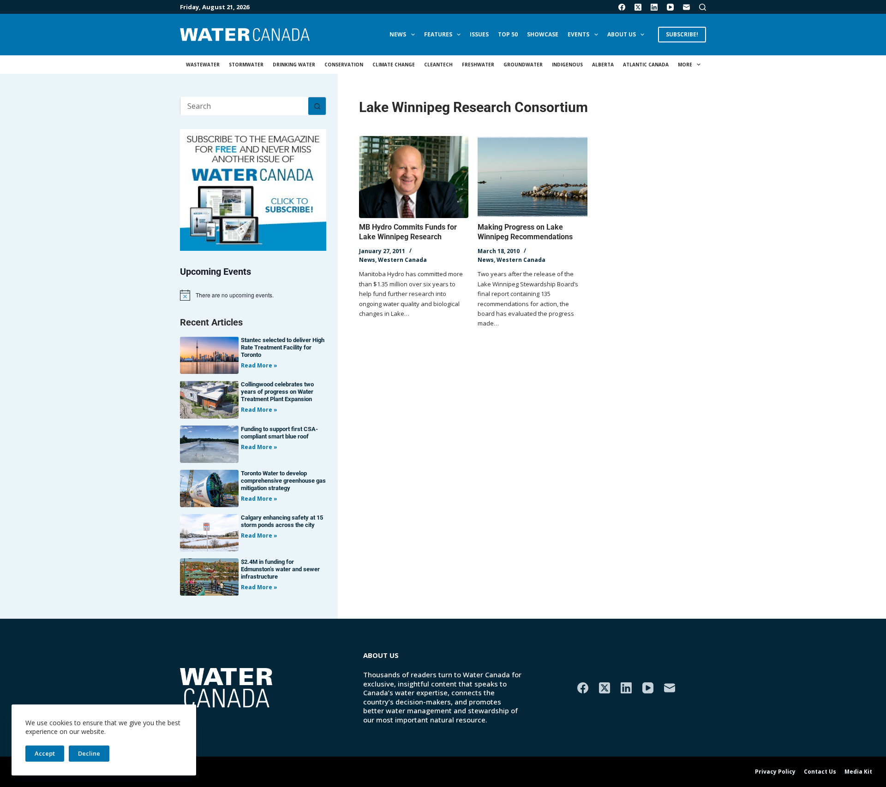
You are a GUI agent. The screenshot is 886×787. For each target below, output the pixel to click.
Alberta (603, 64)
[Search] (702, 7)
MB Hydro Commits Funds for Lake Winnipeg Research (408, 232)
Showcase (542, 34)
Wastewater (203, 64)
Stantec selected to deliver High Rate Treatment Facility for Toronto (282, 347)
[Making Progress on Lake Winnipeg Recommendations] (532, 177)
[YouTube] (670, 7)
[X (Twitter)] (638, 7)
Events (578, 34)
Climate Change (393, 64)
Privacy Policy (775, 771)
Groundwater (523, 64)
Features (438, 34)
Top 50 (508, 34)
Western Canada (402, 260)
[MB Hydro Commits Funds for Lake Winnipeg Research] (413, 177)
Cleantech (438, 64)
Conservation (343, 64)
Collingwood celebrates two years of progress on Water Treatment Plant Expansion (277, 391)
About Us (621, 34)
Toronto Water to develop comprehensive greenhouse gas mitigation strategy (283, 480)
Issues (479, 34)
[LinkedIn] (654, 7)
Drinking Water (294, 64)
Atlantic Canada (646, 64)
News (397, 34)
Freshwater (478, 64)
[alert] (253, 295)
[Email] (686, 7)
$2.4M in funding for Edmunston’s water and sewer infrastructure (280, 569)
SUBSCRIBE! (682, 34)
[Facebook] (621, 7)
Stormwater (246, 64)
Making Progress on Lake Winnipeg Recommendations (525, 232)
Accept (45, 753)
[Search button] (317, 106)
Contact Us (820, 771)
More (685, 64)
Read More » (259, 365)
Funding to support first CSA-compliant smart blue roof (279, 433)
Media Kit (858, 771)
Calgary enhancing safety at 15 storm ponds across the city (282, 521)
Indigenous (567, 64)
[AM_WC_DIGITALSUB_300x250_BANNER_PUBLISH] (253, 189)
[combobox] (244, 106)
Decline (89, 753)
